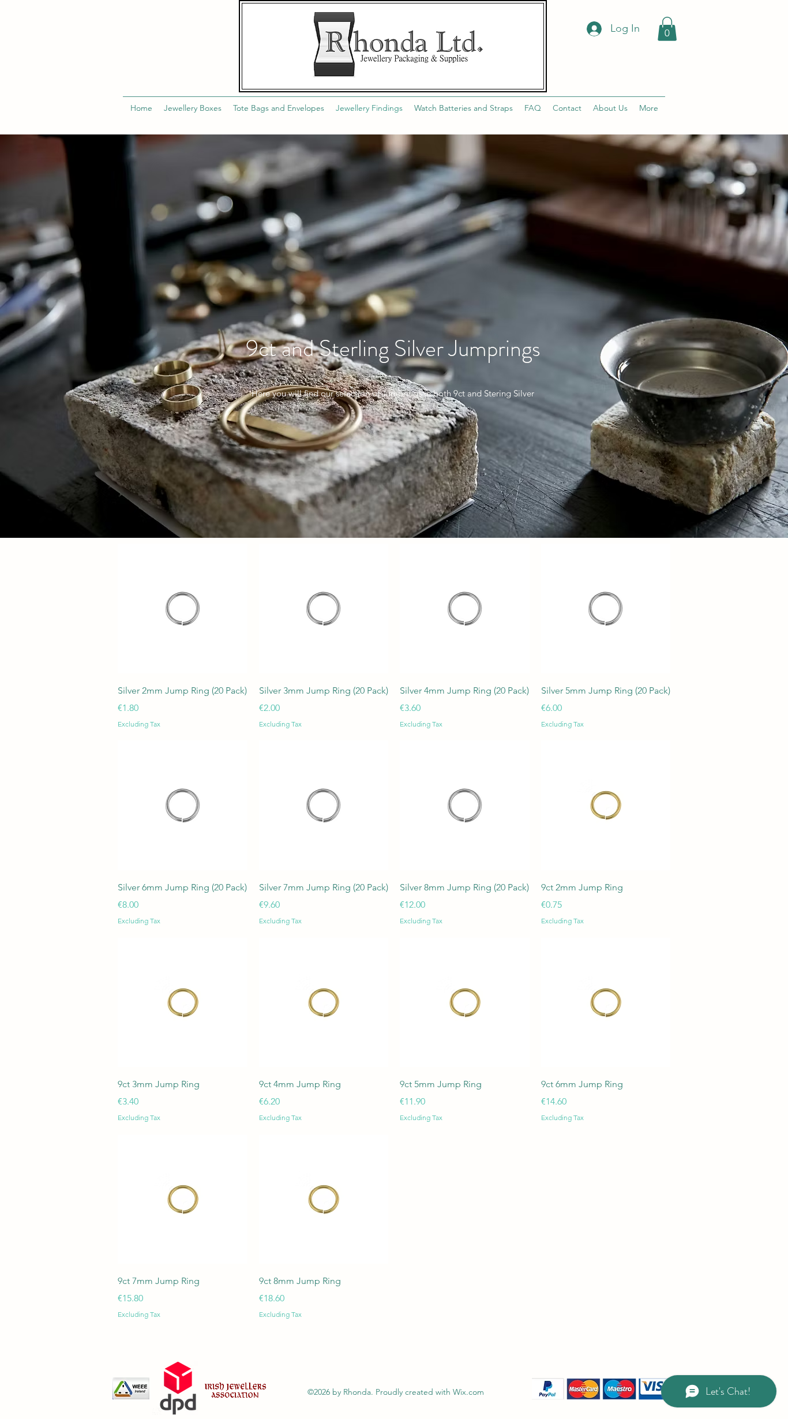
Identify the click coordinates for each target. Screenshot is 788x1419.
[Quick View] (182, 608)
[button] (667, 29)
